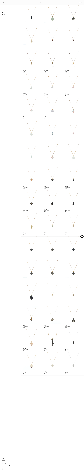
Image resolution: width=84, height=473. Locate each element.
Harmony (45, 47)
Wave (45, 302)
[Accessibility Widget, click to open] (82, 236)
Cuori (45, 348)
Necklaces (4, 460)
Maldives (45, 116)
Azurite (45, 93)
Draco (24, 209)
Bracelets (4, 468)
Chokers (4, 470)
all (2, 9)
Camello (24, 232)
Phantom (45, 255)
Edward (66, 209)
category (4, 11)
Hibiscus (24, 116)
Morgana (66, 186)
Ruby (65, 139)
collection (4, 13)
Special (66, 348)
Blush (23, 186)
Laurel (45, 232)
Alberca (24, 163)
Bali (44, 139)
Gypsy (66, 325)
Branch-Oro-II (46, 70)
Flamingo (45, 163)
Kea (23, 279)
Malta (24, 371)
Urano (45, 325)
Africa (66, 232)
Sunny (24, 47)
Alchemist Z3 (67, 371)
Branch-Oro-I (67, 70)
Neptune (24, 93)
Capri (66, 255)
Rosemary (45, 24)
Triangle (45, 209)
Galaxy (66, 24)
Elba (23, 255)
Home (3, 14)
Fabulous (24, 348)
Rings (3, 466)
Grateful (66, 47)
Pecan (24, 325)
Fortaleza (45, 371)
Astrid (45, 186)
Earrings (4, 462)
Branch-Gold (25, 70)
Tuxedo (24, 24)
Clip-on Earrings (6, 465)
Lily (65, 93)
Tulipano (66, 116)
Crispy (66, 302)
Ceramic (66, 163)
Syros (45, 279)
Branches (4, 463)
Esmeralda (24, 139)
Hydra (66, 279)
